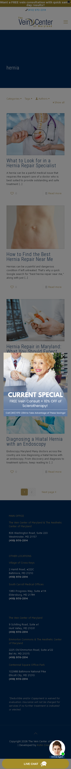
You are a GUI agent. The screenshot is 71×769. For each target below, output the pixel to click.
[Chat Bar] (35, 764)
